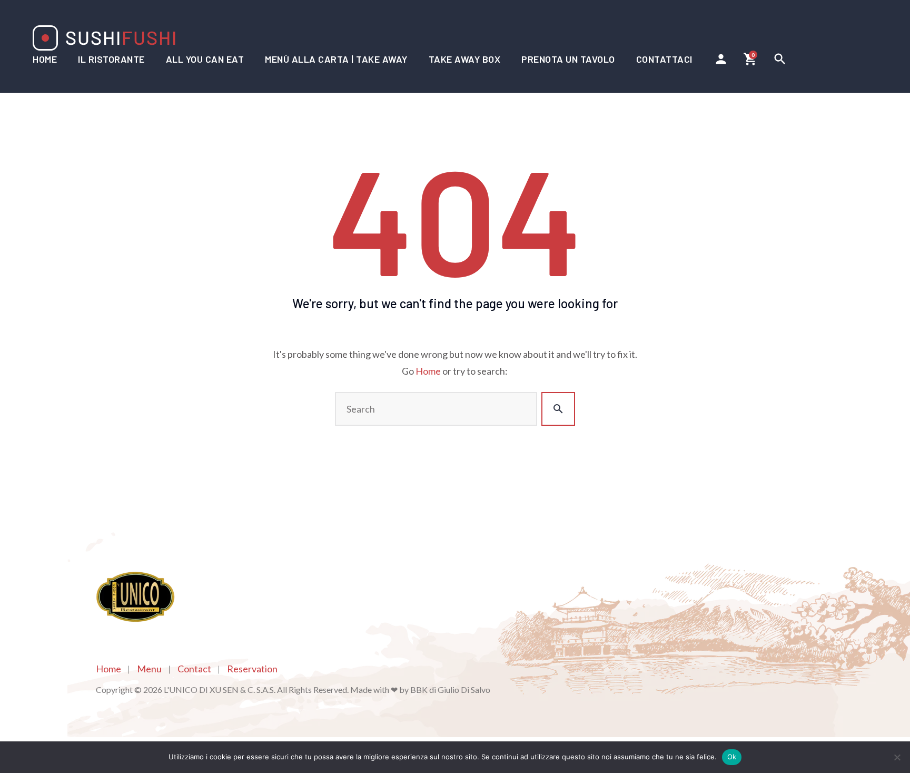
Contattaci (664, 59)
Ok (732, 756)
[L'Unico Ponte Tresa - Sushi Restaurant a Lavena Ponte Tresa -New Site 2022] (104, 38)
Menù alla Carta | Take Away (336, 59)
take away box (465, 59)
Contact (194, 668)
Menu (149, 668)
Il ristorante (111, 59)
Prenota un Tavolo (568, 59)
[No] (897, 757)
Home (45, 59)
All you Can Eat (205, 59)
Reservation (252, 668)
